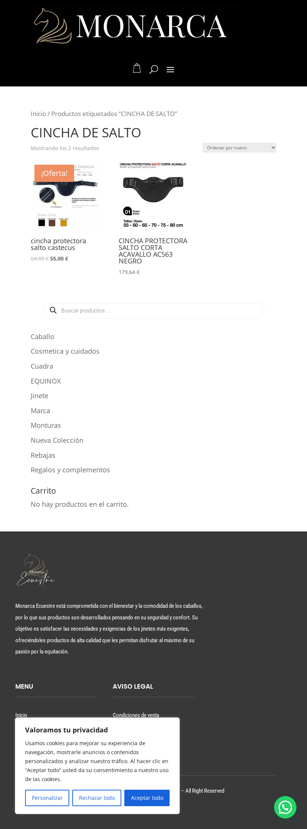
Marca (40, 410)
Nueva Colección (57, 440)
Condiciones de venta (136, 715)
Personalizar (47, 797)
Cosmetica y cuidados (65, 351)
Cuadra (42, 366)
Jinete (39, 395)
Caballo (42, 336)
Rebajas (43, 455)
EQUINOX (46, 381)
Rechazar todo (97, 797)
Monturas (46, 425)
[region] (97, 765)
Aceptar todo (147, 797)
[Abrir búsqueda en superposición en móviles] (153, 311)
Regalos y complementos (70, 469)
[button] (285, 807)
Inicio (38, 113)
